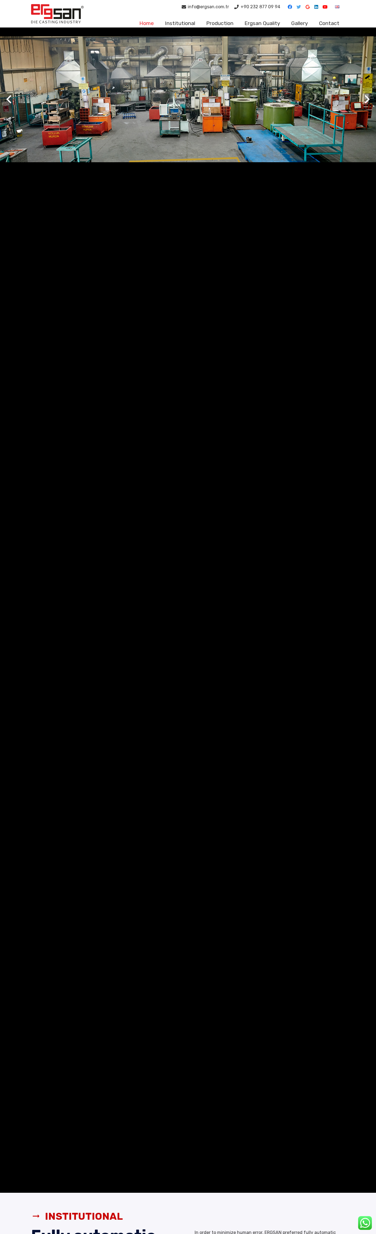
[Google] (307, 6)
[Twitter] (298, 6)
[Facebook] (289, 6)
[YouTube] (325, 6)
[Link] (57, 13)
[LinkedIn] (316, 6)
